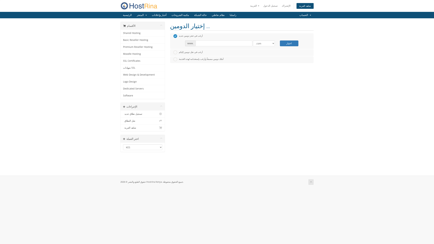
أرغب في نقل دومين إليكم (191, 52)
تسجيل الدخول (270, 5)
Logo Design (130, 81)
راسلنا (233, 15)
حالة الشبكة (200, 15)
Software (128, 95)
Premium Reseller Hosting (138, 46)
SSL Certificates (131, 60)
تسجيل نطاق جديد (132, 113)
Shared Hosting (132, 33)
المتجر (141, 15)
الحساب (304, 15)
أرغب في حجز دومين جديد (191, 35)
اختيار (289, 43)
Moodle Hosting (132, 53)
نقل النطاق (129, 120)
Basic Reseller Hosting (135, 40)
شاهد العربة (305, 5)
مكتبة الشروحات (180, 15)
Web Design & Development (139, 74)
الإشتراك (286, 5)
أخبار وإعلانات (159, 15)
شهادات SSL (129, 67)
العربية (254, 5)
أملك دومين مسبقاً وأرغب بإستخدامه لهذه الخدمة (201, 59)
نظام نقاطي (218, 15)
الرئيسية (127, 15)
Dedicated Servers (133, 88)
